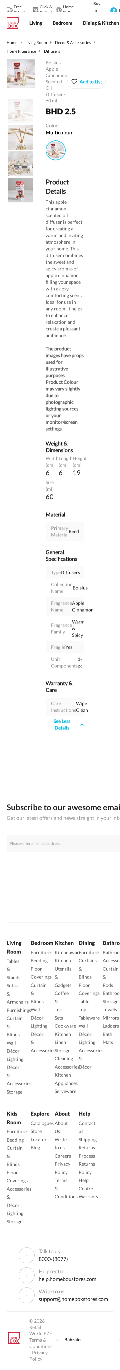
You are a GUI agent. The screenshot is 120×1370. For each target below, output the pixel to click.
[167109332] (56, 150)
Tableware (89, 1018)
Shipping (88, 1139)
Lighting (15, 1059)
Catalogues (42, 1123)
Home (12, 42)
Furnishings (19, 1010)
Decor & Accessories (73, 42)
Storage (14, 1092)
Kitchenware (68, 952)
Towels (110, 1009)
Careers (63, 1156)
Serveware (65, 1091)
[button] (86, 82)
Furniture (41, 952)
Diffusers (52, 51)
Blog (35, 1147)
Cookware (65, 1026)
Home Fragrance (21, 51)
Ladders (111, 1026)
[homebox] (15, 23)
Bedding (39, 960)
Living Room (36, 42)
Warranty (88, 1196)
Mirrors (111, 1018)
